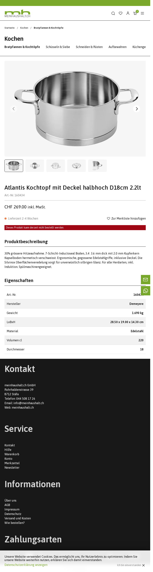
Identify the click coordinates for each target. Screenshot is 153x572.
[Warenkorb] (135, 13)
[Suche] (113, 13)
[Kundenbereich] (127, 13)
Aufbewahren (118, 47)
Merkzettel (12, 463)
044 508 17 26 (25, 398)
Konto (8, 458)
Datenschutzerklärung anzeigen (25, 564)
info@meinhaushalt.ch (28, 403)
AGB (7, 505)
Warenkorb (11, 454)
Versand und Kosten (17, 518)
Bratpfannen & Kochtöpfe (22, 47)
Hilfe (7, 449)
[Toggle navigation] (142, 13)
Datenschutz (12, 513)
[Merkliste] (120, 13)
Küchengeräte (141, 47)
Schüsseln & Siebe (58, 47)
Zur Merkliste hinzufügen (128, 218)
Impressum (11, 509)
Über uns (10, 500)
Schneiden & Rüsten (89, 47)
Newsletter (11, 467)
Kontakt (9, 445)
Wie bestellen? (14, 522)
